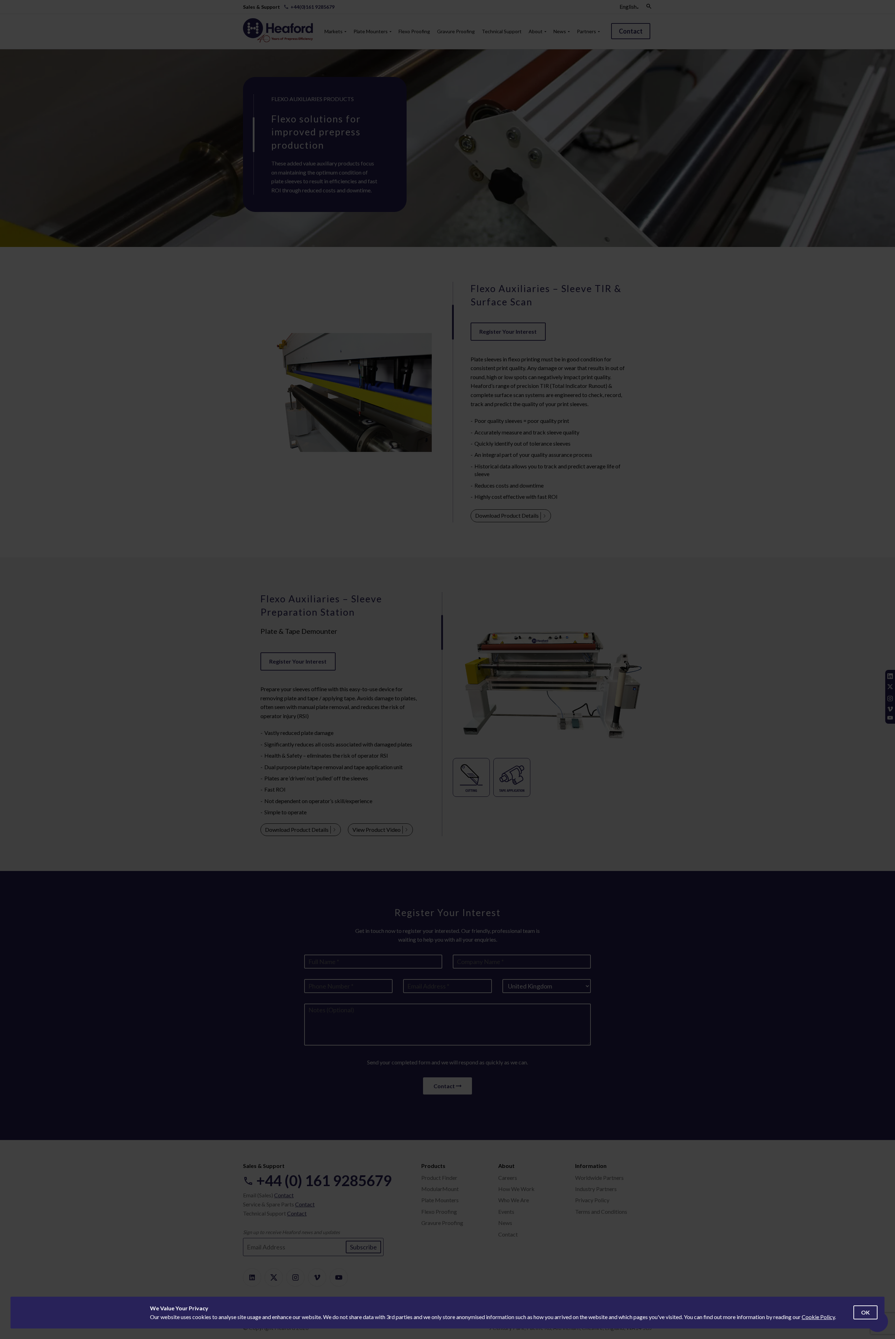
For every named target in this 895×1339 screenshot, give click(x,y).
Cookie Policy (818, 1316)
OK (865, 1312)
